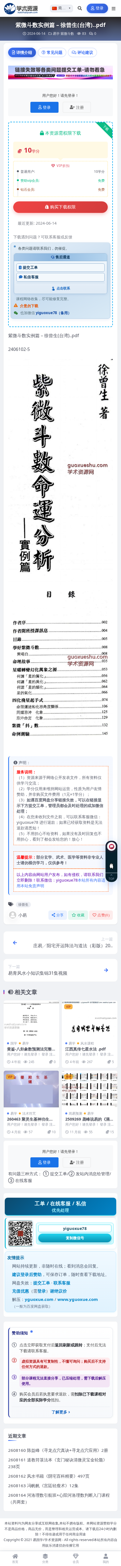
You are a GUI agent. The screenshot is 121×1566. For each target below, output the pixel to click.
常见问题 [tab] (54, 52)
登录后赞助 (31, 1274)
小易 (22, 915)
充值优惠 (20, 1291)
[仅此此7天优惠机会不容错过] (60, 74)
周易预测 (75, 1113)
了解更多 (59, 1412)
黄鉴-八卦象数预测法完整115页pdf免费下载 (30, 1051)
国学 (13, 1043)
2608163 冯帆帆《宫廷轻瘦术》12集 (43, 1485)
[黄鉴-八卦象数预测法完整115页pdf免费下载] (31, 1019)
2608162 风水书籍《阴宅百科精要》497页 (48, 1476)
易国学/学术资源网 (47, 1539)
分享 (60, 915)
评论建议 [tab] (85, 52)
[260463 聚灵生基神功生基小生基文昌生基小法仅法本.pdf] (31, 1089)
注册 (80, 107)
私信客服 (31, 277)
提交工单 (30, 267)
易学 (56, 33)
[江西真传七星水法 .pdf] (89, 1019)
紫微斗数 (67, 33)
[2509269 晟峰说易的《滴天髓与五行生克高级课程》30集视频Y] (89, 1089)
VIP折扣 (63, 165)
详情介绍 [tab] (24, 52)
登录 (100, 8)
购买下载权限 (63, 207)
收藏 (81, 915)
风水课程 (87, 1043)
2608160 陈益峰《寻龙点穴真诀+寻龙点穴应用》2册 (58, 1450)
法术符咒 (29, 1113)
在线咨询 (111, 861)
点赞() (103, 915)
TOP (111, 878)
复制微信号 (75, 1237)
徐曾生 (23, 904)
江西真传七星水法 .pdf (85, 1049)
